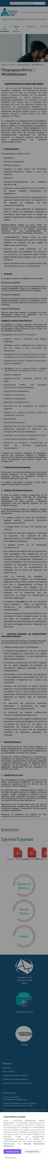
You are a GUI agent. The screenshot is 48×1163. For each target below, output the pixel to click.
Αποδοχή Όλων (12, 1151)
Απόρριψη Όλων (32, 1151)
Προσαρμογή (10, 1158)
